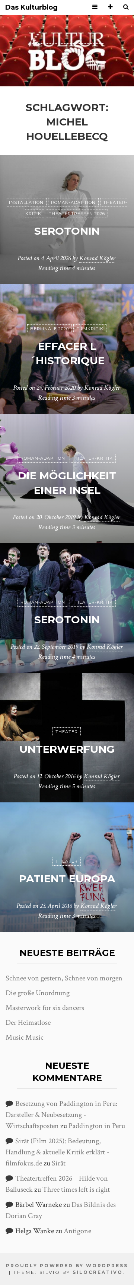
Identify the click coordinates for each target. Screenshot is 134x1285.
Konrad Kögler (97, 258)
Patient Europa (67, 878)
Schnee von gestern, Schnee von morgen (64, 978)
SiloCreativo (98, 1272)
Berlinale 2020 (49, 328)
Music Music (25, 1037)
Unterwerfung (67, 749)
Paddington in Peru (96, 1126)
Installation (26, 202)
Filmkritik (89, 328)
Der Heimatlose (28, 1022)
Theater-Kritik (93, 458)
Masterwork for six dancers (45, 1008)
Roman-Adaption (73, 202)
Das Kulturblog (31, 7)
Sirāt (59, 1163)
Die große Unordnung (38, 993)
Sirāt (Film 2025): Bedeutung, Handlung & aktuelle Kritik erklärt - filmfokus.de (57, 1152)
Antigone (77, 1231)
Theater (66, 731)
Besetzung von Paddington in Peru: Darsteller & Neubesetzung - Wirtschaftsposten (62, 1115)
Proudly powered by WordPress (67, 1265)
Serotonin (67, 231)
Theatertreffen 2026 (77, 213)
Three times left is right (76, 1189)
